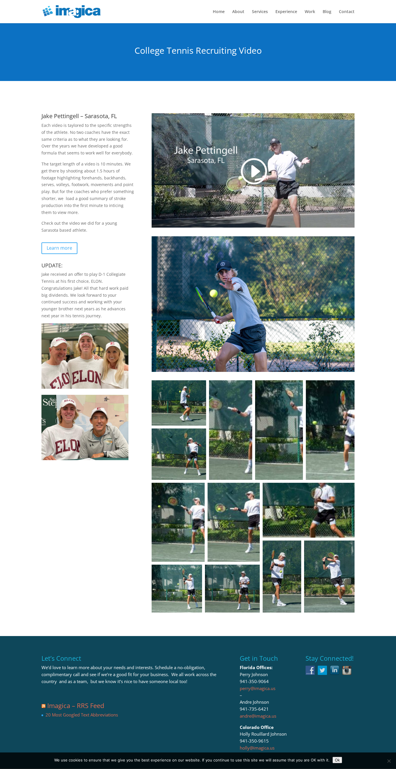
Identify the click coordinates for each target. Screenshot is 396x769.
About (238, 12)
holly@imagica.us (257, 748)
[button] (179, 403)
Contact (347, 12)
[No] (389, 761)
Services (260, 12)
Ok (337, 760)
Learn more (59, 248)
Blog (327, 12)
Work (310, 12)
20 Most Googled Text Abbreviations (82, 715)
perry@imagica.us (257, 688)
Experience (286, 12)
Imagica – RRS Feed (75, 705)
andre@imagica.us (258, 716)
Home (219, 12)
